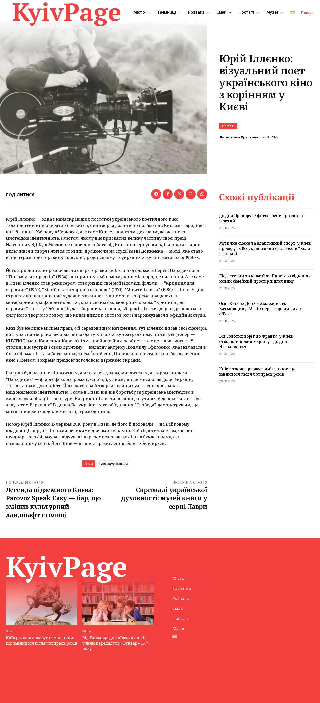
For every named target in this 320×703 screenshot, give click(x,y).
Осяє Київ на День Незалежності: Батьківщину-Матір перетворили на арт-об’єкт (262, 308)
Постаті (228, 126)
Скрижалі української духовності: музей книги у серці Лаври (164, 498)
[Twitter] (179, 194)
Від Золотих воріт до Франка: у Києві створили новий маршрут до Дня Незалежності (256, 341)
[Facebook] (168, 194)
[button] (307, 13)
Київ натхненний (113, 464)
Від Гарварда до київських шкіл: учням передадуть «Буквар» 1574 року (115, 643)
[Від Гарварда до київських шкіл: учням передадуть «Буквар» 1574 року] (118, 600)
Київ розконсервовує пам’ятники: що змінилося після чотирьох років (41, 641)
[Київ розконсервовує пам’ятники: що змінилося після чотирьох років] (42, 600)
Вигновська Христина (239, 137)
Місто (10, 631)
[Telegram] (156, 194)
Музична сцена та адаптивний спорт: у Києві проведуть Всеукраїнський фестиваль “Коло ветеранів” (265, 248)
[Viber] (191, 194)
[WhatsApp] (202, 194)
